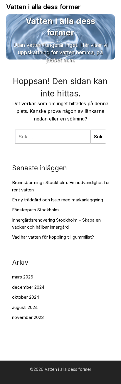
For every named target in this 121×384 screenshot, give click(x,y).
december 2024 (28, 287)
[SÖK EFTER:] (52, 137)
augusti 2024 (25, 307)
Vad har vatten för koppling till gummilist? (53, 237)
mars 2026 (22, 277)
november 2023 (28, 317)
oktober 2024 (25, 297)
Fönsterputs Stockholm (35, 210)
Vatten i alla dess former (43, 7)
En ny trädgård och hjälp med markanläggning (57, 200)
